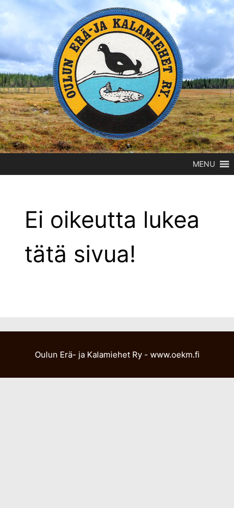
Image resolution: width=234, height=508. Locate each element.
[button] (204, 164)
